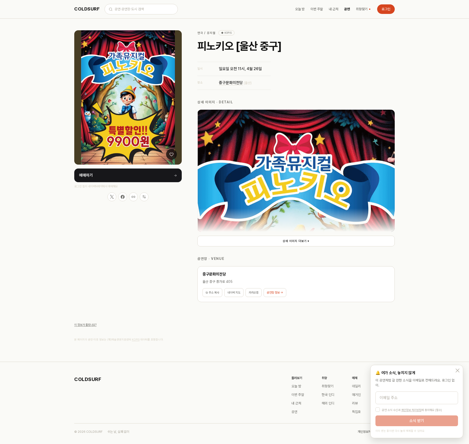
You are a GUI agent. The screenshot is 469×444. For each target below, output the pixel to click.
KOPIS (135, 339)
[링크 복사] (133, 196)
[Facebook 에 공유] (122, 196)
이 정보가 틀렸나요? (85, 325)
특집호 (356, 412)
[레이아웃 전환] (144, 196)
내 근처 (333, 9)
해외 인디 (328, 403)
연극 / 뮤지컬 (206, 33)
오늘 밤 (300, 9)
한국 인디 (328, 395)
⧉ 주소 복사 (212, 292)
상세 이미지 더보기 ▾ (296, 241)
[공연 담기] (171, 154)
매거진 (356, 395)
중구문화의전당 (231, 82)
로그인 (386, 9)
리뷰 (355, 403)
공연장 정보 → (275, 292)
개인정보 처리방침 (411, 410)
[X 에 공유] (111, 196)
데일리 (356, 386)
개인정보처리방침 (368, 431)
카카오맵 (253, 292)
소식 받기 (416, 420)
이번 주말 (316, 9)
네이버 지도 (233, 292)
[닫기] (457, 370)
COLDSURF (87, 9)
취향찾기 (362, 9)
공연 (347, 9)
